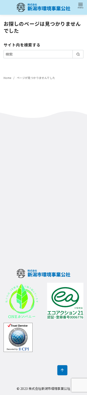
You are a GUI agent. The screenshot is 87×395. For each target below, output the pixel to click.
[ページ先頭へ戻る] (62, 370)
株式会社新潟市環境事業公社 (49, 388)
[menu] (80, 5)
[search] (77, 54)
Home (8, 78)
